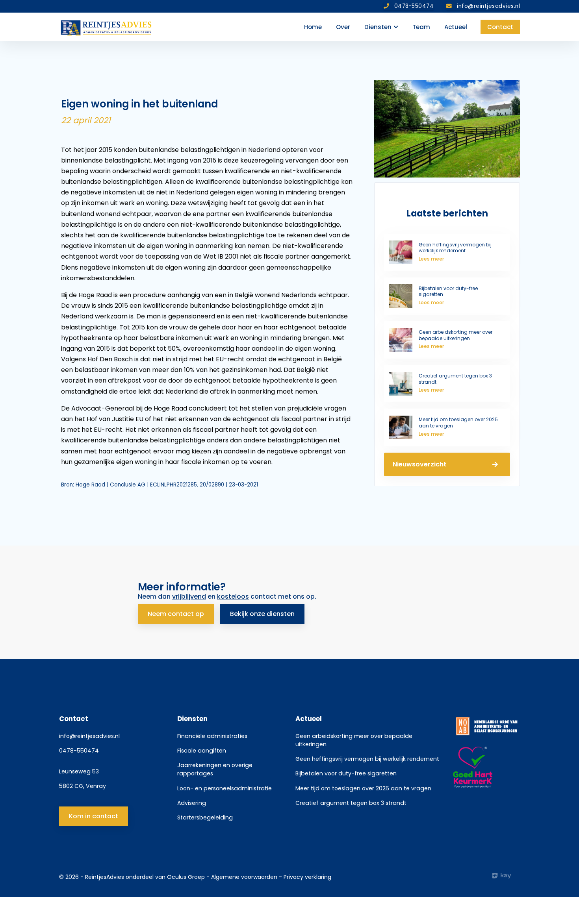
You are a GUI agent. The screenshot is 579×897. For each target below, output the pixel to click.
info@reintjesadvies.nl (89, 736)
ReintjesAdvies (104, 877)
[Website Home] (106, 26)
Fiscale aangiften (201, 751)
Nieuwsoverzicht (419, 464)
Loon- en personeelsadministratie (224, 788)
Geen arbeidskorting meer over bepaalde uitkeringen (353, 740)
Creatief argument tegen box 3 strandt (350, 803)
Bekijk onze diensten (262, 613)
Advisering (191, 803)
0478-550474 (79, 751)
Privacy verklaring (307, 877)
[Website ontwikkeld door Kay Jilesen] (506, 876)
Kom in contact (93, 816)
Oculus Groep (186, 877)
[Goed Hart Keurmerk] (486, 767)
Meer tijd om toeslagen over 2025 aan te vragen (363, 788)
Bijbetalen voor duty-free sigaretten (346, 773)
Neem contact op (176, 613)
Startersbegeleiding (205, 817)
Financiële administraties (212, 736)
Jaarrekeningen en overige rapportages (214, 769)
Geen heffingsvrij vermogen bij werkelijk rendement (367, 759)
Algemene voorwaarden (245, 877)
